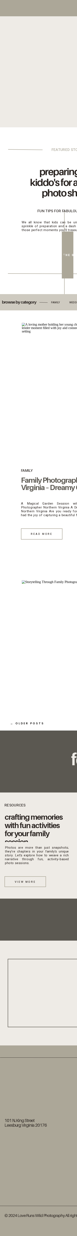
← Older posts (27, 723)
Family (27, 470)
